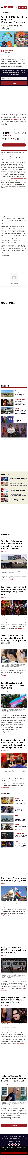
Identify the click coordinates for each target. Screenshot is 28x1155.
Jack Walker (4, 883)
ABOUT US (11, 1136)
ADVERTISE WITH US (5, 1138)
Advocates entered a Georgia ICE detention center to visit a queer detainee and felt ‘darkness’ (20, 413)
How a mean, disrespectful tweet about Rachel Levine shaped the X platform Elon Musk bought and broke (13, 744)
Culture (17, 842)
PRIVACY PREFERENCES (22, 1138)
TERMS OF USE (10, 1141)
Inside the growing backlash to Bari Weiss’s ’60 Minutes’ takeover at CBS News (13, 1000)
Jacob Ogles (4, 551)
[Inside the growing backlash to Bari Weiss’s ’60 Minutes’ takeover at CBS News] (14, 1015)
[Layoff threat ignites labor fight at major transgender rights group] (14, 701)
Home (2, 12)
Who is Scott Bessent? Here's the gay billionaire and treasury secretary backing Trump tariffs (18, 495)
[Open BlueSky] (12, 1144)
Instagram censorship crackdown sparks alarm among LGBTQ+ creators (18, 490)
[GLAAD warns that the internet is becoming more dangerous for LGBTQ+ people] (4, 479)
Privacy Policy (22, 1147)
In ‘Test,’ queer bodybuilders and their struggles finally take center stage (20, 404)
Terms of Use (3, 1149)
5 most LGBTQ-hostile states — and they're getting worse (13, 879)
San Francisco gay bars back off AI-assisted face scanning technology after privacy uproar (13, 590)
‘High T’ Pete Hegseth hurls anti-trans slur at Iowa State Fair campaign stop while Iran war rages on (20, 829)
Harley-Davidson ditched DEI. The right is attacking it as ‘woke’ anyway (13, 950)
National (17, 408)
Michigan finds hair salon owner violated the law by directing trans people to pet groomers (14, 639)
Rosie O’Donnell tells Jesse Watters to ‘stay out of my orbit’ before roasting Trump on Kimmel (21, 846)
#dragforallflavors (16, 178)
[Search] (16, 7)
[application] (14, 430)
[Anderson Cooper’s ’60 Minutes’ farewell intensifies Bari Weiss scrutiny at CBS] (14, 1093)
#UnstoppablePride (16, 119)
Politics (17, 798)
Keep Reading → (10, 579)
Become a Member (14, 145)
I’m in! (14, 83)
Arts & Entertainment (20, 399)
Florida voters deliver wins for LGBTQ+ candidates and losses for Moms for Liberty (21, 421)
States (16, 815)
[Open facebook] (9, 1144)
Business (7, 12)
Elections (17, 417)
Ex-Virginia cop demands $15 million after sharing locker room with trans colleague (20, 820)
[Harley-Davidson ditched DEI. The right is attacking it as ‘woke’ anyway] (14, 965)
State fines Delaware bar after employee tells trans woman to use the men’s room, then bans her (12, 545)
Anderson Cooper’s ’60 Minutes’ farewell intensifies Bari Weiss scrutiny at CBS (13, 1078)
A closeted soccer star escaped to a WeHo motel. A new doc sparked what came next (21, 838)
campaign (23, 178)
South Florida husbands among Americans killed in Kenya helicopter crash (20, 395)
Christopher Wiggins (5, 691)
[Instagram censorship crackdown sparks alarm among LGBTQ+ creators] (4, 489)
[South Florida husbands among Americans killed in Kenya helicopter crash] (7, 393)
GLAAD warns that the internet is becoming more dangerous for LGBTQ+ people (18, 480)
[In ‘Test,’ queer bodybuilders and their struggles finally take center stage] (7, 402)
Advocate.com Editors (9, 50)
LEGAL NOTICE (17, 1141)
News (16, 391)
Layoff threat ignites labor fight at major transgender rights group (13, 685)
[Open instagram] (19, 1144)
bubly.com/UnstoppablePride (9, 156)
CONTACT (6, 1136)
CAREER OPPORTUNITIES (19, 1136)
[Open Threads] (15, 1144)
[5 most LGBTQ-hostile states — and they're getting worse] (14, 893)
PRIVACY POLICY (13, 1138)
